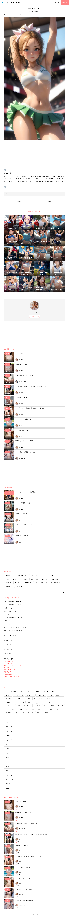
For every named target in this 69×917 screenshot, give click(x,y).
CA (6, 691)
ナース (50, 695)
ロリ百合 (6, 608)
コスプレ (10, 575)
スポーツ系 (36, 575)
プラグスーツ (9, 702)
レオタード (49, 702)
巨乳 (7, 709)
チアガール (37, 11)
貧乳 (17, 713)
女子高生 (60, 705)
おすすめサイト (8, 640)
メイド (40, 702)
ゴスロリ (8, 695)
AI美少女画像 (8, 663)
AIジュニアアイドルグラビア (12, 665)
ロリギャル (27, 705)
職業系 (20, 586)
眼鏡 (57, 709)
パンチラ (27, 698)
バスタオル (59, 695)
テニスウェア (41, 695)
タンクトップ (30, 695)
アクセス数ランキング (10, 636)
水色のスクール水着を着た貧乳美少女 (14, 627)
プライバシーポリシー (10, 649)
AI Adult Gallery (8, 674)
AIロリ (5, 620)
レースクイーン (10, 705)
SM (21, 691)
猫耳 (39, 709)
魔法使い (47, 713)
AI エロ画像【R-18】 (13, 2)
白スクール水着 (48, 709)
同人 (45, 705)
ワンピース (37, 705)
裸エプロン (9, 713)
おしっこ (28, 691)
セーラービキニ (18, 695)
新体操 (20, 709)
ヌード (23, 579)
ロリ (5, 614)
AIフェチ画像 (8, 667)
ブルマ (56, 698)
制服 (8, 582)
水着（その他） (41, 582)
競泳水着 (9, 586)
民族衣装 (28, 582)
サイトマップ (7, 644)
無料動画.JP (7, 672)
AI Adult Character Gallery (11, 676)
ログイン (56, 2)
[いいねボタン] (5, 169)
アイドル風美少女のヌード (11, 601)
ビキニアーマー (38, 698)
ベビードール (20, 702)
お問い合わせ (7, 653)
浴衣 (27, 709)
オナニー (45, 691)
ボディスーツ (31, 702)
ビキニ (34, 579)
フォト (48, 698)
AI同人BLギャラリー (10, 669)
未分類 (18, 582)
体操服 (55, 579)
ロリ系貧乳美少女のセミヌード (12, 617)
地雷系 (52, 705)
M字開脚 (13, 691)
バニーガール (9, 698)
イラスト (9, 194)
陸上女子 (30, 713)
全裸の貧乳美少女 (8, 611)
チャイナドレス (11, 579)
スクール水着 (23, 575)
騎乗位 (39, 713)
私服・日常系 (56, 582)
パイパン (19, 698)
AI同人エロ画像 (8, 661)
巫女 (13, 709)
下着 (45, 579)
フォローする (35, 316)
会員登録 (64, 2)
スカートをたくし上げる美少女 (12, 630)
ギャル (53, 691)
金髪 (23, 713)
